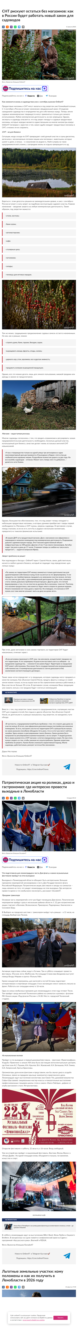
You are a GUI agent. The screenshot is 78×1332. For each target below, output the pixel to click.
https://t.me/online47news (37, 769)
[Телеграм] (47, 97)
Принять (60, 1318)
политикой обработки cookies (33, 1320)
